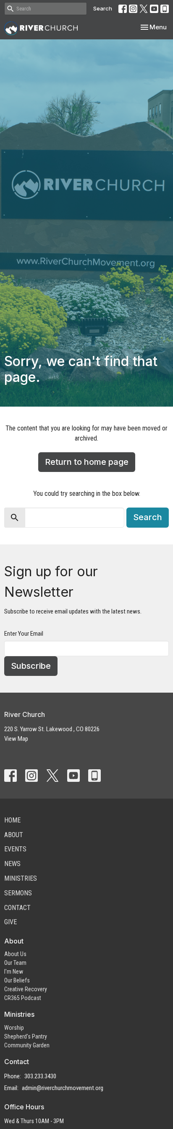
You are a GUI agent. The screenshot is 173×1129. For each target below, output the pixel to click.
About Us (15, 954)
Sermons (18, 893)
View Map (16, 738)
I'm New (13, 971)
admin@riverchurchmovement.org (62, 1088)
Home (12, 820)
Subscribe (31, 666)
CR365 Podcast (22, 998)
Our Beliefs (17, 980)
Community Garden (27, 1045)
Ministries (20, 878)
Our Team (15, 962)
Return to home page (86, 462)
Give (10, 922)
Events (15, 849)
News (12, 864)
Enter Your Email (23, 633)
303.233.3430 (40, 1076)
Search (102, 8)
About (13, 835)
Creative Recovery (25, 989)
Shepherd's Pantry (25, 1036)
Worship (14, 1027)
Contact (17, 908)
